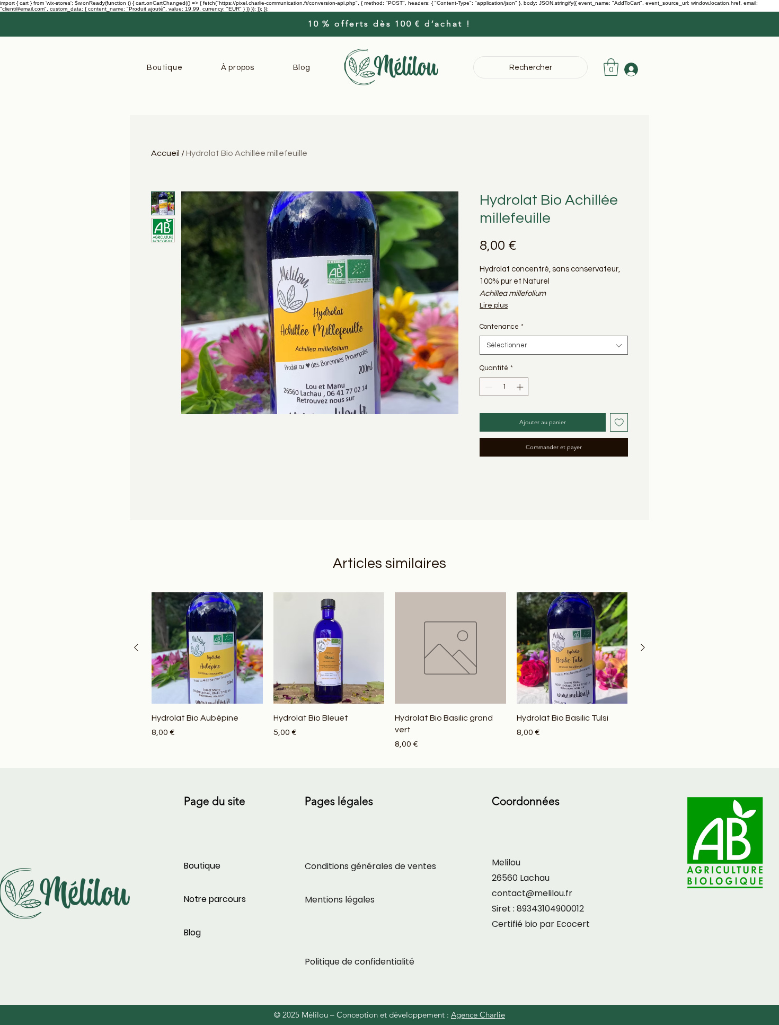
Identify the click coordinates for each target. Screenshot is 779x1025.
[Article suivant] (642, 647)
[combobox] (554, 345)
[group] (389, 671)
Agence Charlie (478, 1015)
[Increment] (521, 387)
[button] (611, 67)
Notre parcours (215, 899)
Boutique (202, 866)
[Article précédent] (136, 647)
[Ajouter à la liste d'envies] (619, 422)
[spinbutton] (504, 387)
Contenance (502, 326)
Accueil (165, 153)
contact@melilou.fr (532, 893)
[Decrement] (487, 387)
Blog (192, 932)
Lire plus (494, 305)
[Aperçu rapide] (207, 648)
